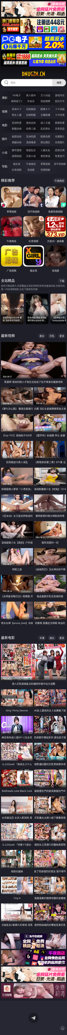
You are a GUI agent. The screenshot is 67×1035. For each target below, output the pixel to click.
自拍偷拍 (31, 109)
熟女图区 (45, 142)
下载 (61, 280)
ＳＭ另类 (60, 114)
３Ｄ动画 (60, 109)
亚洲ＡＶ (16, 109)
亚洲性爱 (16, 122)
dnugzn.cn (33, 73)
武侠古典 (60, 150)
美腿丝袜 (16, 142)
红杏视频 (16, 169)
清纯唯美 (31, 142)
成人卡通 (45, 122)
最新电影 (8, 637)
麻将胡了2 (16, 101)
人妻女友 (45, 150)
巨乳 (51, 336)
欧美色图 (45, 136)
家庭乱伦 (31, 150)
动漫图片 (60, 136)
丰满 (42, 638)
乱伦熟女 (45, 128)
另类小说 (31, 156)
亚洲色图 (31, 136)
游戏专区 (60, 95)
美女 (42, 336)
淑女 (51, 638)
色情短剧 (45, 169)
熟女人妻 (16, 114)
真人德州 (31, 95)
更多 (61, 336)
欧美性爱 (60, 122)
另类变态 (60, 128)
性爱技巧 (60, 156)
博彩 (4, 98)
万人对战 (45, 95)
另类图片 (60, 142)
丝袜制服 (31, 114)
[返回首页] (62, 1028)
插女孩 (16, 163)
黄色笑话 (45, 156)
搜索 (59, 82)
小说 (4, 153)
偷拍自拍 (31, 122)
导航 (4, 166)
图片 (4, 139)
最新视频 (8, 335)
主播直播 (45, 114)
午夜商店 (31, 163)
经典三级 (31, 128)
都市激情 (16, 150)
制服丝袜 (16, 128)
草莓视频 (45, 163)
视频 (4, 111)
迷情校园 (16, 156)
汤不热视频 (60, 163)
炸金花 (31, 101)
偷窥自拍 (16, 136)
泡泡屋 (31, 169)
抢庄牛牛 (60, 101)
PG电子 (17, 95)
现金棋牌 (45, 101)
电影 (4, 125)
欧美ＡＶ (45, 109)
